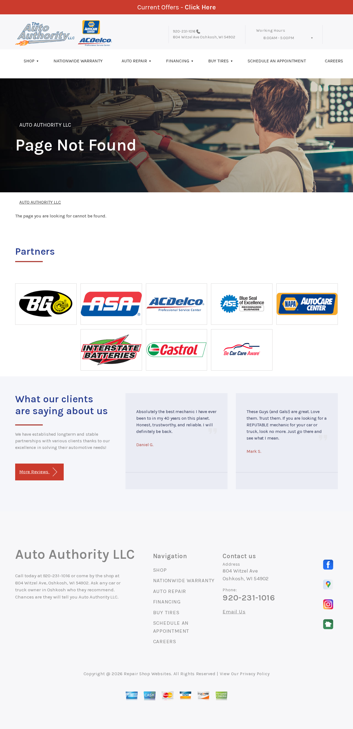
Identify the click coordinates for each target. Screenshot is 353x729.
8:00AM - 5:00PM (278, 38)
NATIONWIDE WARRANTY (78, 60)
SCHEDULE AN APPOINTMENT (277, 60)
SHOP (29, 60)
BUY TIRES (218, 60)
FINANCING (177, 60)
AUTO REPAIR (134, 60)
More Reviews (34, 471)
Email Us (234, 611)
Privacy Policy (254, 673)
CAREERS (164, 641)
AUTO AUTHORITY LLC (45, 125)
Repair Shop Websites (147, 673)
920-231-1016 (184, 31)
